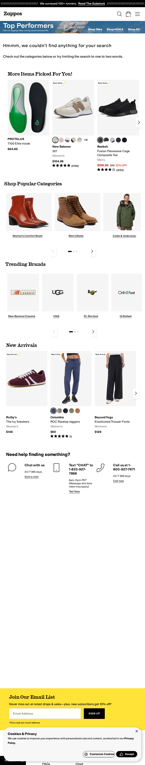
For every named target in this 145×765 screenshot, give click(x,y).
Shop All (134, 29)
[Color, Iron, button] (59, 411)
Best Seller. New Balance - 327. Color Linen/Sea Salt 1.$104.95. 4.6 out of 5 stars (73, 124)
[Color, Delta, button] (78, 411)
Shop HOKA (115, 29)
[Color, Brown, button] (106, 140)
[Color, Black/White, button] (124, 140)
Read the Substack (91, 3)
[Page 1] (70, 251)
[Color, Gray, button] (112, 140)
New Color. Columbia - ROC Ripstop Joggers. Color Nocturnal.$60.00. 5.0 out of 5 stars (71, 395)
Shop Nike (95, 29)
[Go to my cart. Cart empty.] (128, 14)
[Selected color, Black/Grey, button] (100, 140)
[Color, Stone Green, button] (72, 411)
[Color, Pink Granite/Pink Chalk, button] (61, 140)
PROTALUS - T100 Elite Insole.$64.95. (28, 115)
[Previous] (53, 251)
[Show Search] (119, 14)
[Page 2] (73, 251)
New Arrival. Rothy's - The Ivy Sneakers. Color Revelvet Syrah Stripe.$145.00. (26, 392)
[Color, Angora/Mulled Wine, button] (73, 140)
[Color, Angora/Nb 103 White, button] (79, 140)
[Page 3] (76, 251)
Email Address (23, 713)
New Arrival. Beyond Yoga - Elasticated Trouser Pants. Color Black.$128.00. (115, 392)
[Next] (139, 122)
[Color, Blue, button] (118, 140)
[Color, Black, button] (65, 411)
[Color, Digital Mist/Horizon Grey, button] (67, 140)
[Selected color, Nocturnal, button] (53, 411)
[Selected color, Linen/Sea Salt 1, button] (55, 140)
